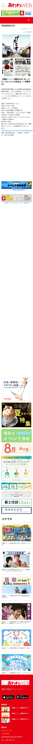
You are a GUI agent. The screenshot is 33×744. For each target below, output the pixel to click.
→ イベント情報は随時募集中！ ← (16, 190)
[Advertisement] (16, 300)
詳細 (15, 117)
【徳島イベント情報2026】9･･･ (21, 713)
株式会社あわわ (6, 730)
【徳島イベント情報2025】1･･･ (21, 708)
